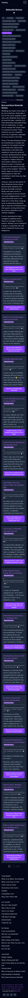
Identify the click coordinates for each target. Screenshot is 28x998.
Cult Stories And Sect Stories (10, 92)
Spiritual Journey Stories (9, 62)
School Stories (6, 86)
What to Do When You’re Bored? (12, 879)
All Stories (11, 100)
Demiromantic (6, 920)
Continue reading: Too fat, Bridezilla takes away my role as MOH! (14, 432)
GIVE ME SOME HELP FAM (12, 359)
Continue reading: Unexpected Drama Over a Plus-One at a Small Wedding (14, 774)
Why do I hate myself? (9, 905)
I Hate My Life (6, 923)
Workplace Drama (20, 30)
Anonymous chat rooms (9, 888)
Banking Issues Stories (18, 86)
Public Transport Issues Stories (10, 80)
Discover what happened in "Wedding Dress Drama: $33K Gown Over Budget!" (14, 687)
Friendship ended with (9, 914)
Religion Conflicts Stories (9, 45)
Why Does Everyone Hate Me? (12, 977)
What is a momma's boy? (12, 279)
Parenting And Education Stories (11, 24)
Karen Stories (19, 95)
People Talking (6, 957)
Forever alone (6, 968)
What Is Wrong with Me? (10, 960)
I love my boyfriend (8, 931)
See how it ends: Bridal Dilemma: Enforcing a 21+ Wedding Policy (14, 646)
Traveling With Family (8, 30)
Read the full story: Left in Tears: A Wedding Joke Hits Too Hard (14, 561)
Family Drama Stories (8, 95)
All (3, 18)
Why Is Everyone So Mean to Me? (13, 971)
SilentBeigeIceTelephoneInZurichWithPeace (13, 286)
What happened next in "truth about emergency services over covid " (14, 269)
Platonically (5, 946)
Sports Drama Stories (8, 50)
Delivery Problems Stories (9, 89)
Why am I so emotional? (9, 934)
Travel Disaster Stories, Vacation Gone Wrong (14, 71)
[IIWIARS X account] (7, 994)
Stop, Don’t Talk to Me (9, 897)
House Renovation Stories (9, 21)
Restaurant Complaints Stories (10, 83)
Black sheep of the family (10, 940)
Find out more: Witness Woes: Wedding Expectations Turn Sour (14, 815)
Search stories (16, 989)
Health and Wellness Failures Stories (11, 35)
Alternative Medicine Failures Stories (11, 41)
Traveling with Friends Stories (10, 27)
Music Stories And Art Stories (10, 56)
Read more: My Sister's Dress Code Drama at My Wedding (14, 730)
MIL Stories (21, 89)
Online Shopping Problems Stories (11, 77)
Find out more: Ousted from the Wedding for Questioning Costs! (14, 473)
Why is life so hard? (8, 908)
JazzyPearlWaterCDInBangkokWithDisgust (13, 625)
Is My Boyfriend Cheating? (10, 974)
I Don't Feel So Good (8, 885)
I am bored (5, 954)
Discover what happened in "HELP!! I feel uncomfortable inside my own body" (14, 349)
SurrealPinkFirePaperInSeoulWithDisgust (15, 792)
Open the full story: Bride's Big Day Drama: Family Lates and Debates (14, 605)
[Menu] (25, 2)
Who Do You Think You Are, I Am (13, 943)
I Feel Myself (5, 876)
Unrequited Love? (7, 894)
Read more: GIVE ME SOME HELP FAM (14, 389)
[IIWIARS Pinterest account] (14, 994)
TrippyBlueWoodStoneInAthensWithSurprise (14, 665)
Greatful (4, 891)
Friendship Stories (7, 65)
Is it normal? (5, 902)
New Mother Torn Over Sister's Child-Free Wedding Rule (13, 485)
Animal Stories (6, 53)
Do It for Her (5, 949)
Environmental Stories (20, 65)
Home (3, 100)
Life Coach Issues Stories (9, 39)
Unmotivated (6, 937)
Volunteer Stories (7, 59)
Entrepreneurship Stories (9, 47)
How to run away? (7, 911)
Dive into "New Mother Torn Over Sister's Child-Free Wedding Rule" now (14, 518)
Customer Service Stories (9, 68)
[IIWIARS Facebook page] (4, 994)
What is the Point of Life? (10, 882)
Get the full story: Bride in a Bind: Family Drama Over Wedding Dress (14, 857)
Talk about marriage (8, 917)
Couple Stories (19, 18)
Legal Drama (18, 74)
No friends (5, 928)
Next (18, 866)
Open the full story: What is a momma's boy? (14, 308)
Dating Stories (21, 21)
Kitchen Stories (20, 50)
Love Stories (10, 18)
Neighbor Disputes (7, 74)
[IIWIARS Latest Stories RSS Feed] (14, 13)
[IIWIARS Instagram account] (11, 994)
